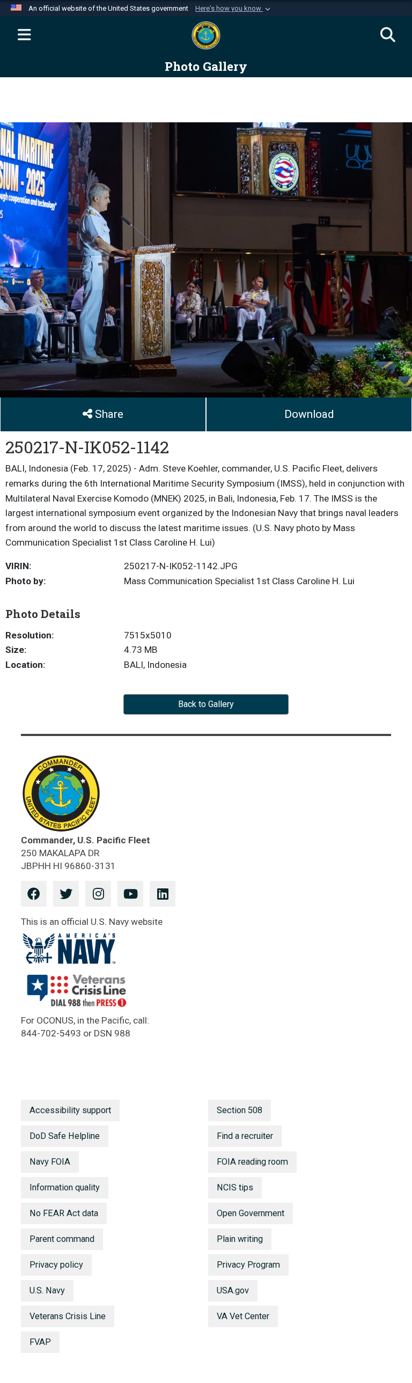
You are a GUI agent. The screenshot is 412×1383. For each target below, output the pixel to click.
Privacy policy (56, 1265)
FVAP (40, 1342)
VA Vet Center (243, 1316)
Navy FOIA (50, 1162)
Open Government (250, 1213)
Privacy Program (248, 1265)
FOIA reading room (252, 1162)
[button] (234, 8)
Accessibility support (70, 1110)
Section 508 (239, 1110)
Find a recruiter (245, 1136)
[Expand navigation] (24, 35)
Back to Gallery (206, 704)
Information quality (65, 1187)
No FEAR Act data (64, 1213)
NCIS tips (235, 1187)
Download (309, 414)
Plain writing (240, 1239)
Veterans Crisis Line (68, 1316)
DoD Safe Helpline (65, 1136)
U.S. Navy (47, 1290)
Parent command (62, 1239)
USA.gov (233, 1290)
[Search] (387, 35)
